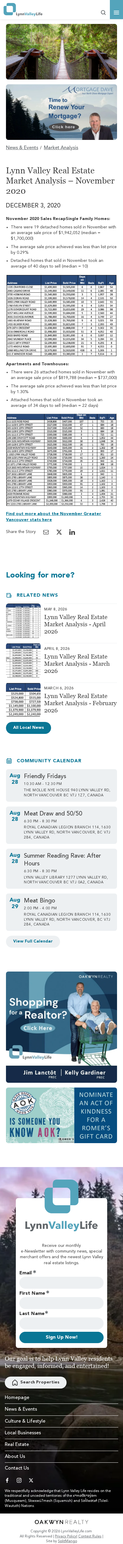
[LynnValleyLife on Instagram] (19, 1480)
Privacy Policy (65, 1536)
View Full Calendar (33, 941)
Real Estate (17, 1444)
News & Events (22, 148)
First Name (32, 1293)
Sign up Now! (62, 1337)
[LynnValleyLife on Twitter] (31, 1480)
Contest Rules (90, 1536)
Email (25, 1273)
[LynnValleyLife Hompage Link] (23, 9)
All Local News (28, 728)
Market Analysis (61, 148)
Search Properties (39, 1382)
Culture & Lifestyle (25, 1421)
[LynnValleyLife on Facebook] (7, 1480)
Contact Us (17, 1468)
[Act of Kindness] (61, 1115)
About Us (15, 1456)
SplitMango (67, 1541)
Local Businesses (23, 1433)
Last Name (31, 1313)
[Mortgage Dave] (61, 112)
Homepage (17, 1397)
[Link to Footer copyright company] (61, 1521)
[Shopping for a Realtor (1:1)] (61, 1027)
